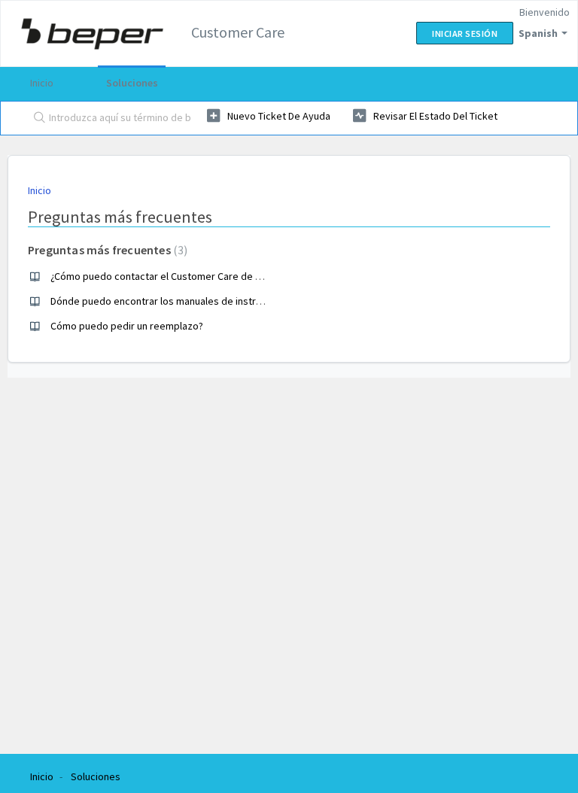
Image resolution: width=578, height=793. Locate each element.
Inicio (41, 83)
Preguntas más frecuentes (106, 249)
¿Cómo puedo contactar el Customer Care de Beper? (168, 276)
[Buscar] (36, 118)
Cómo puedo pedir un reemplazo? (126, 326)
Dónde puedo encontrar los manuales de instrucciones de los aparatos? (212, 301)
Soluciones (132, 83)
